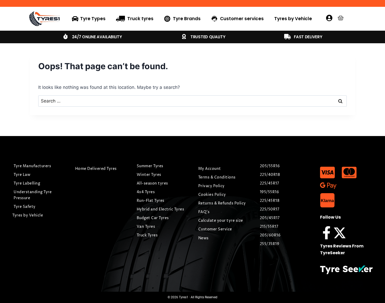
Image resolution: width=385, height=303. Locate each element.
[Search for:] (192, 101)
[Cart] (341, 18)
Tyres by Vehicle (293, 18)
